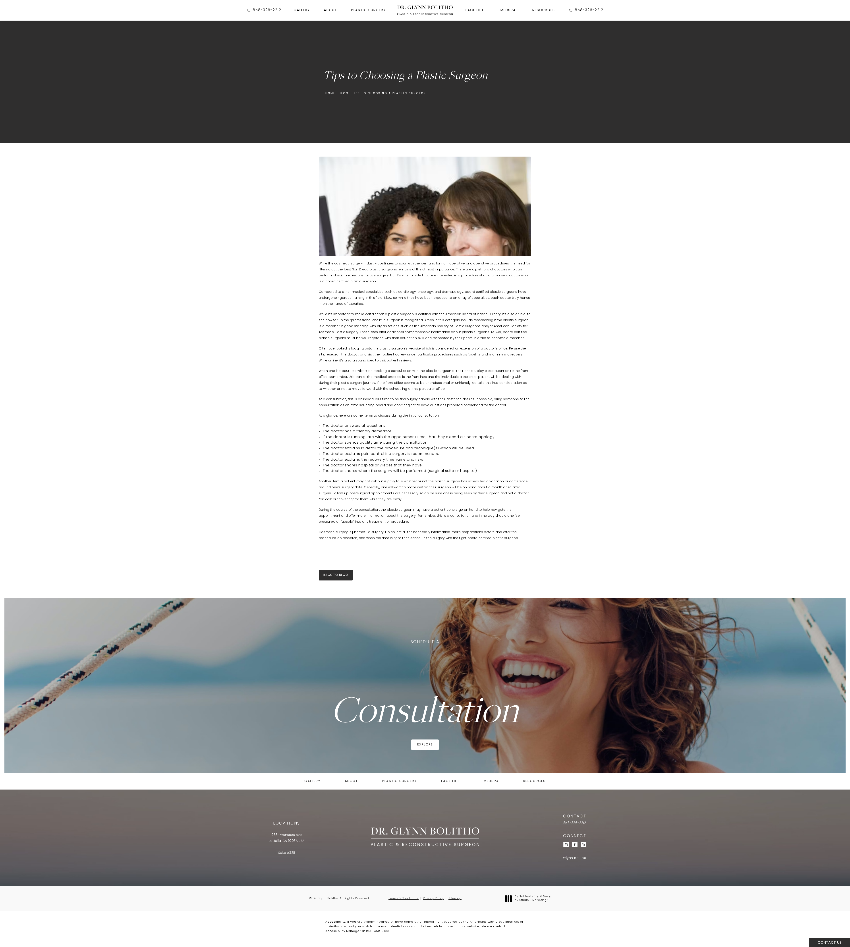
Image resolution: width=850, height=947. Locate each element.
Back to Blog (335, 575)
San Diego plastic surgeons (375, 269)
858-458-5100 (377, 931)
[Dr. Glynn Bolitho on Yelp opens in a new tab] (583, 844)
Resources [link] (543, 10)
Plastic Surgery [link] (368, 10)
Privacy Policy (433, 898)
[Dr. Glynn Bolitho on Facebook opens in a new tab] (575, 844)
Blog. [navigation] (344, 93)
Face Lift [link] (475, 10)
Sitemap (455, 898)
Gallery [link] (302, 10)
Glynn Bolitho (574, 858)
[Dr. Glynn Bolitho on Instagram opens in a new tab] (566, 844)
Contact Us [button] (830, 943)
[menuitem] (302, 10)
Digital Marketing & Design (533, 898)
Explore (425, 744)
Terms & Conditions (403, 898)
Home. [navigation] (331, 93)
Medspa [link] (508, 10)
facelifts (474, 354)
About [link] (330, 10)
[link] (264, 10)
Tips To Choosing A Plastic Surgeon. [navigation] (389, 93)
